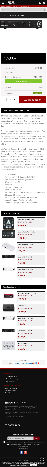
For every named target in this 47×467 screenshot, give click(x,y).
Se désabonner (23, 448)
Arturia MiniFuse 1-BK (25, 257)
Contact (26, 460)
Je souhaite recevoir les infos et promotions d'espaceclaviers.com (24, 442)
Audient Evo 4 (22, 305)
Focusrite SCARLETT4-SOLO (27, 293)
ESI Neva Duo (22, 343)
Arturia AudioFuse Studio (26, 232)
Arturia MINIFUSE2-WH (25, 244)
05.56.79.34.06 (12, 425)
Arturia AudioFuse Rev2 (26, 219)
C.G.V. (20, 460)
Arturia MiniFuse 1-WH (25, 269)
